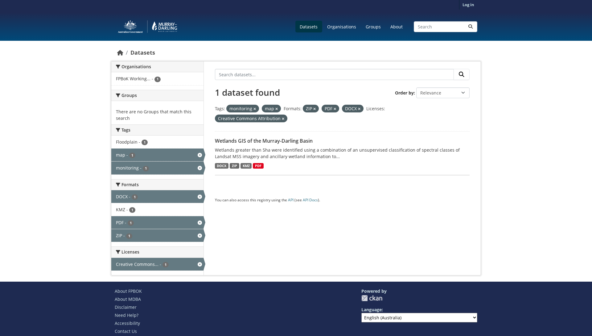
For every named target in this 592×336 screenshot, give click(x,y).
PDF (258, 166)
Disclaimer (126, 307)
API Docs (310, 200)
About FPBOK (128, 291)
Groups (373, 27)
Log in (468, 4)
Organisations (341, 27)
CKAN (371, 298)
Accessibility (127, 323)
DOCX (221, 166)
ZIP (234, 166)
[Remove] (254, 109)
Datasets (309, 27)
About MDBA (128, 299)
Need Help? (126, 315)
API (291, 200)
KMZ (246, 166)
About (396, 27)
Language (371, 310)
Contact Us (126, 331)
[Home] (120, 52)
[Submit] (470, 26)
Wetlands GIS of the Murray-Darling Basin (264, 140)
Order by (404, 93)
